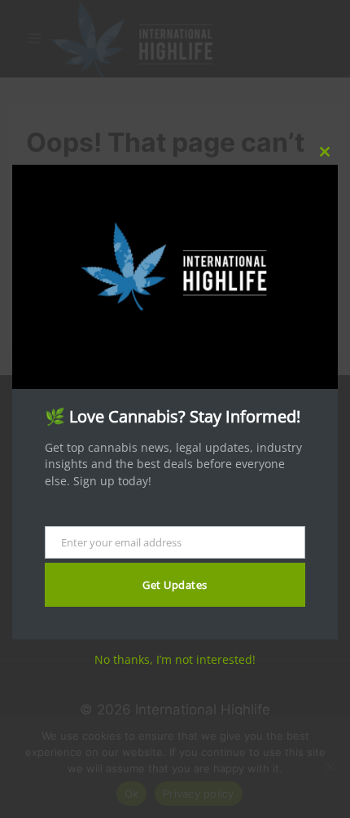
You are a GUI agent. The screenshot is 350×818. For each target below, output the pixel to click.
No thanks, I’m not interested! (175, 659)
